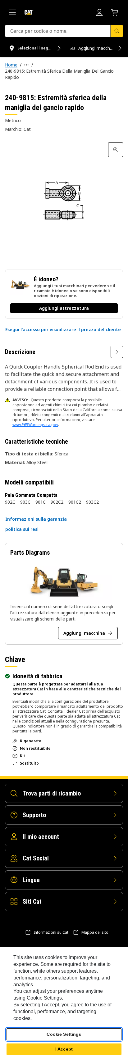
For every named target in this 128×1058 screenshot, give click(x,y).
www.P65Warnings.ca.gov (35, 424)
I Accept (64, 1049)
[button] (63, 329)
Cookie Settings (64, 1034)
